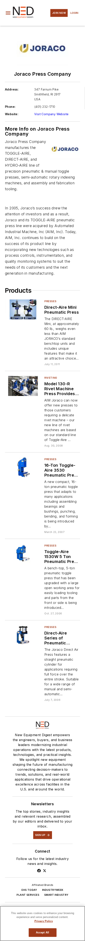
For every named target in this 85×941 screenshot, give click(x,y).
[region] (42, 923)
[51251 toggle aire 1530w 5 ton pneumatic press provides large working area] (23, 554)
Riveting (50, 377)
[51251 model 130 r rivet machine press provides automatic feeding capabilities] (23, 386)
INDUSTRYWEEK (53, 889)
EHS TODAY (29, 889)
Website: (11, 114)
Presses (50, 301)
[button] (8, 13)
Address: (12, 89)
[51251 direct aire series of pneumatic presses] (23, 635)
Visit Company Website (51, 114)
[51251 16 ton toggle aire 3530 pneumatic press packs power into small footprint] (23, 467)
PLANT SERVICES (28, 894)
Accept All (42, 932)
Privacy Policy (43, 921)
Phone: (10, 106)
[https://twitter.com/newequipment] (44, 871)
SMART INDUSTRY (56, 894)
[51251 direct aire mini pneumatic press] (23, 309)
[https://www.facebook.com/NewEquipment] (39, 871)
